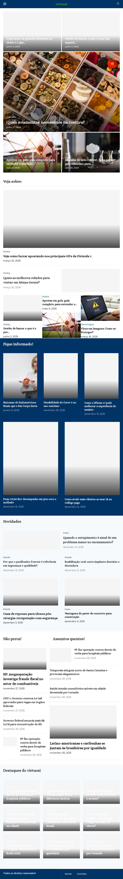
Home (68, 873)
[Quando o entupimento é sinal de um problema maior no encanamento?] (31, 540)
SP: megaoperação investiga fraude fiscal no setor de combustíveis (23, 679)
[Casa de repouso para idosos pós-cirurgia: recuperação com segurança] (30, 592)
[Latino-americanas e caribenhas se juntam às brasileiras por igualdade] (83, 721)
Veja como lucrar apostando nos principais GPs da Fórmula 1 (47, 256)
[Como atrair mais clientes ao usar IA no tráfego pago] (92, 458)
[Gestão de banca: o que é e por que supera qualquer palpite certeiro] (91, 31)
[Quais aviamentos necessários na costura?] (61, 92)
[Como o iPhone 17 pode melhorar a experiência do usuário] (101, 376)
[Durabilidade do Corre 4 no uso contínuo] (61, 375)
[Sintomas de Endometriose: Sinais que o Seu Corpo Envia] (20, 375)
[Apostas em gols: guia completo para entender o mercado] (32, 153)
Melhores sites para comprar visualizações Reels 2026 (21, 849)
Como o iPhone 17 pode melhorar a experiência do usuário (100, 406)
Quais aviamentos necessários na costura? (45, 122)
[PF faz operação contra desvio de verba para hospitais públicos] (10, 741)
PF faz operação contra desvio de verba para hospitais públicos (21, 794)
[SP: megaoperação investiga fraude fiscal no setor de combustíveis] (24, 658)
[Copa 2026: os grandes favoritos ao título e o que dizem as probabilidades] (32, 31)
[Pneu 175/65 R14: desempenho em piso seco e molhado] (30, 458)
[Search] (118, 4)
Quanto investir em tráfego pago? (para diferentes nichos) (59, 794)
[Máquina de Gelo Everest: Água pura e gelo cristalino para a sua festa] (91, 153)
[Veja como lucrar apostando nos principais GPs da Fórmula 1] (61, 219)
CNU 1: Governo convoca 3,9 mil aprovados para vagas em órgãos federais (24, 702)
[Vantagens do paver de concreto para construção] (92, 592)
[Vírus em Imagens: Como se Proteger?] (100, 308)
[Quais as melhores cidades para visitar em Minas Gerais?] (91, 280)
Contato (81, 873)
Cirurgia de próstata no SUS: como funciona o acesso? (101, 794)
